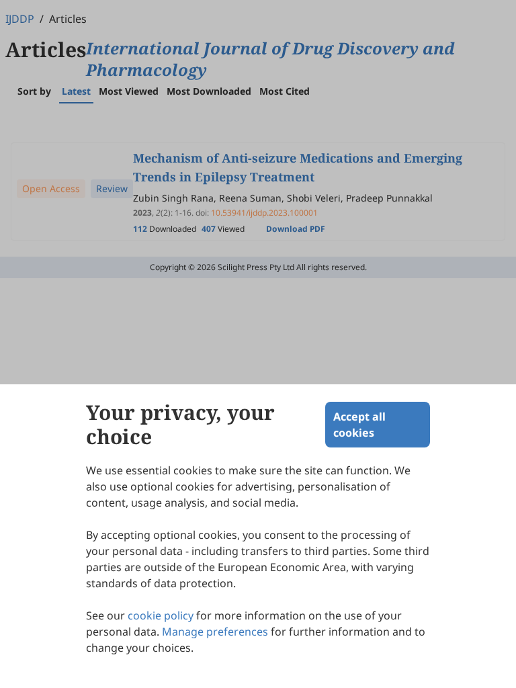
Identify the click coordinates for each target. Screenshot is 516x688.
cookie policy (161, 615)
